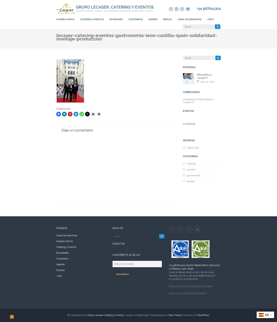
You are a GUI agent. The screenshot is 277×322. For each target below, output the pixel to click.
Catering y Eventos (92, 19)
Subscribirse (122, 274)
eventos (191, 169)
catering (191, 163)
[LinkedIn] (176, 9)
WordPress (203, 315)
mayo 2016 (193, 147)
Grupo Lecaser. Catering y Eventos (115, 7)
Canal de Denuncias (189, 19)
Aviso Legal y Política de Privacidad (187, 293)
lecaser (190, 181)
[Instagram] (182, 9)
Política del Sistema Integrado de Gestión (191, 286)
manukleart (189, 99)
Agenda (153, 19)
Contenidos (135, 19)
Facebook (189, 124)
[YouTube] (188, 9)
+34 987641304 (209, 8)
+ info (210, 19)
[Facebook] (171, 9)
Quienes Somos (65, 19)
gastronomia (193, 175)
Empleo (167, 19)
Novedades (116, 19)
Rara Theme (175, 315)
